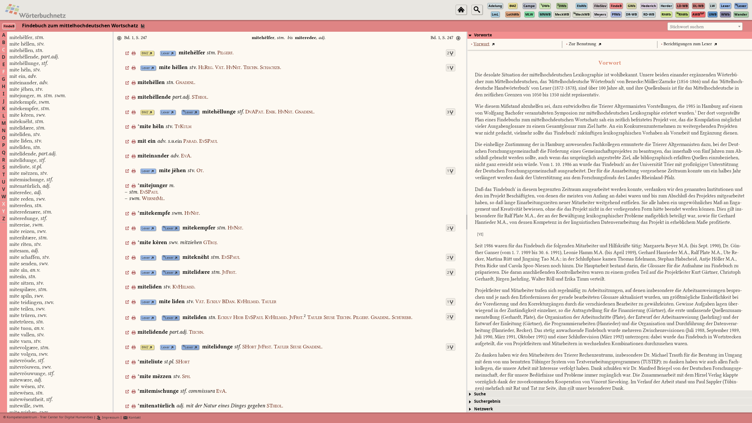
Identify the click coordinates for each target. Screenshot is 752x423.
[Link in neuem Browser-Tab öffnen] (150, 53)
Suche (480, 394)
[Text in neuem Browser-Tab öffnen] (493, 43)
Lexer (165, 53)
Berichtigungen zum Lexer (688, 43)
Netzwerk (483, 409)
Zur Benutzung (582, 43)
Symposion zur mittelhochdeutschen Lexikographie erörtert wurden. (625, 113)
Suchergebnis (487, 401)
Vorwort (481, 43)
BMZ (145, 53)
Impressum (110, 417)
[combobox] (705, 26)
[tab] (609, 35)
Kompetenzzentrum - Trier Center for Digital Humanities (50, 417)
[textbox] (705, 27)
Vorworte (483, 35)
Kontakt (134, 417)
